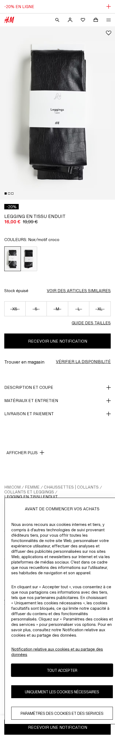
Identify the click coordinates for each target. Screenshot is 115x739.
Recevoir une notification (57, 341)
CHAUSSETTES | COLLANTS (71, 487)
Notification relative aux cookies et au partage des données (57, 652)
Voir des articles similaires (79, 290)
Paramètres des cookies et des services (62, 713)
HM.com (12, 487)
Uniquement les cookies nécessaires (62, 692)
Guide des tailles (91, 323)
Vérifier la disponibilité (83, 361)
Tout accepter (62, 670)
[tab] (5, 193)
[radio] (13, 259)
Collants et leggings (29, 492)
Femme (32, 487)
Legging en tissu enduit (31, 496)
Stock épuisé (16, 290)
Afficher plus (22, 452)
